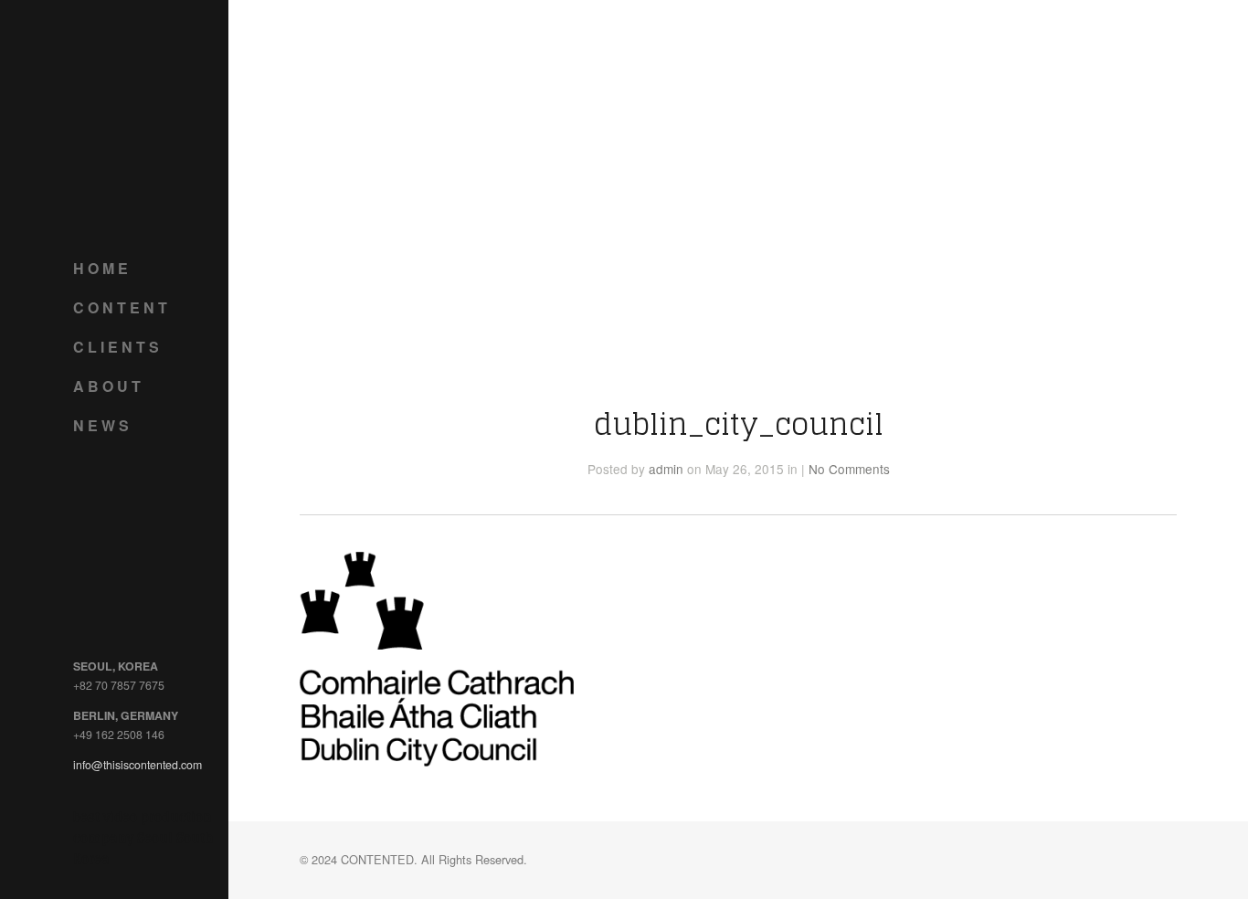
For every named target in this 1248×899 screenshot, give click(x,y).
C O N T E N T (120, 307)
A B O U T (107, 386)
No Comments (849, 469)
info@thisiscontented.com (137, 764)
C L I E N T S (116, 346)
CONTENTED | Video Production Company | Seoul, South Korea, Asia (146, 119)
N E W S (101, 425)
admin (666, 469)
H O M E (100, 268)
